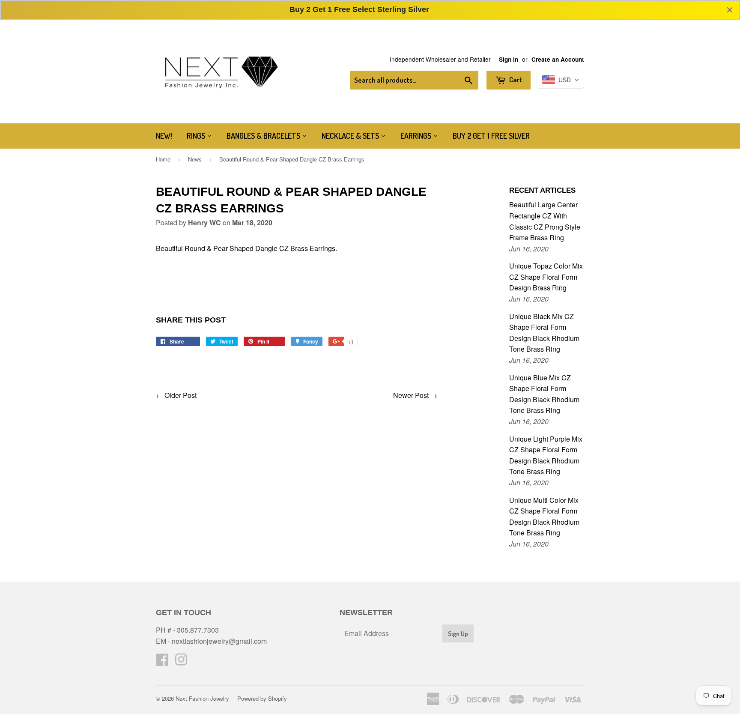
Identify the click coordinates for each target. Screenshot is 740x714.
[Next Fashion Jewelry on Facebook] (162, 662)
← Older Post (176, 395)
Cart (515, 79)
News (195, 159)
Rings (197, 135)
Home (163, 159)
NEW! (164, 135)
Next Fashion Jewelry (202, 698)
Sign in (508, 59)
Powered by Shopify (262, 698)
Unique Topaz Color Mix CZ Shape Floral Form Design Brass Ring (546, 277)
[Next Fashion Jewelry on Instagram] (181, 662)
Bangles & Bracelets (264, 135)
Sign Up (458, 634)
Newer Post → (415, 395)
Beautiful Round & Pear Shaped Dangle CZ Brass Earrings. (246, 248)
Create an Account (557, 59)
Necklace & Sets (351, 135)
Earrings (416, 135)
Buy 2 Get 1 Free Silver (491, 135)
